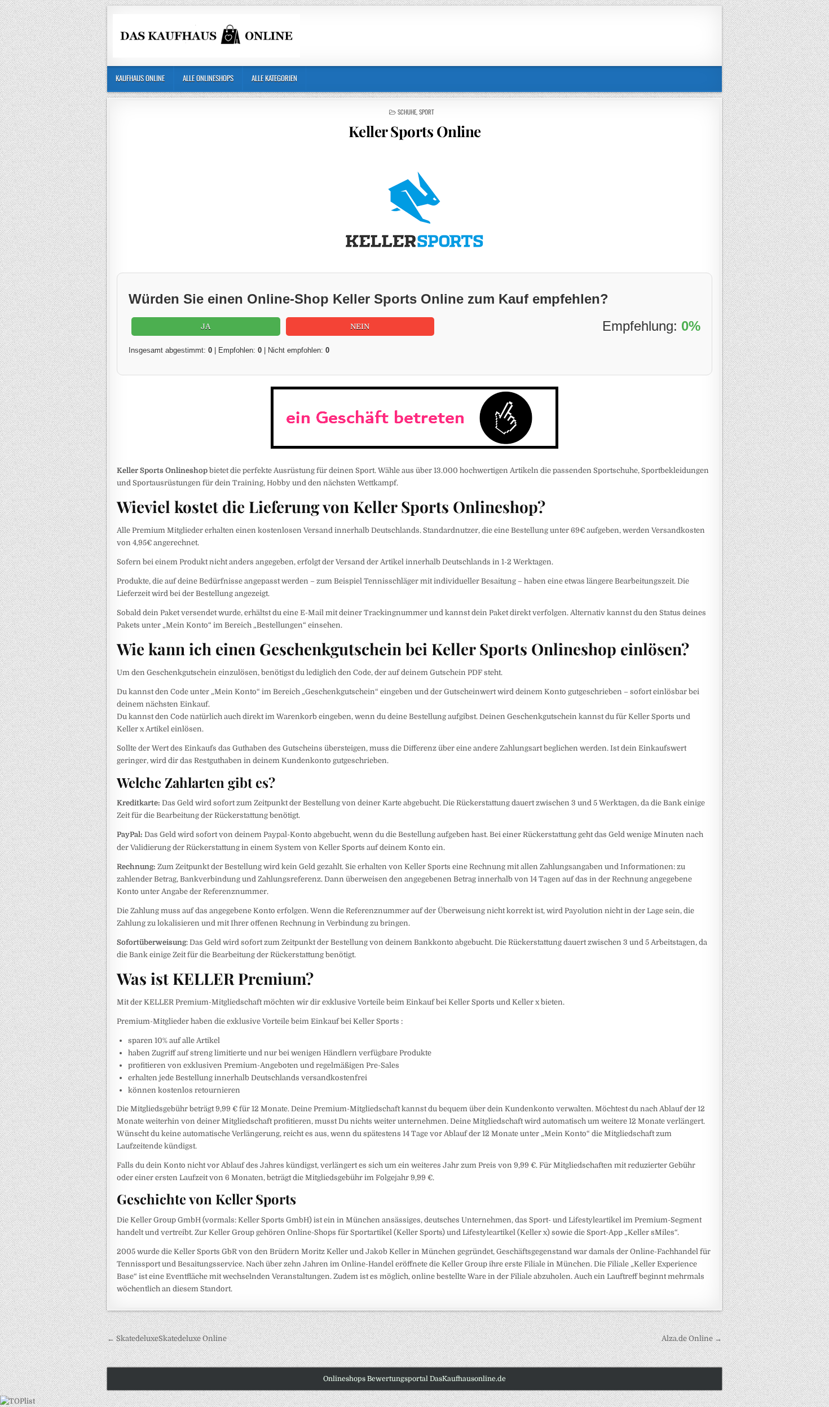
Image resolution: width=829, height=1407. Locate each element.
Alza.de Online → (692, 1338)
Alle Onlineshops (208, 78)
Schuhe (407, 111)
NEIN (359, 326)
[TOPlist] (17, 1401)
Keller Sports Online (415, 131)
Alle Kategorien (274, 78)
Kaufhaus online (140, 78)
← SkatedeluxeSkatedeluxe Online (167, 1338)
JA (205, 326)
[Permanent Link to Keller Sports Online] (414, 209)
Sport (426, 111)
